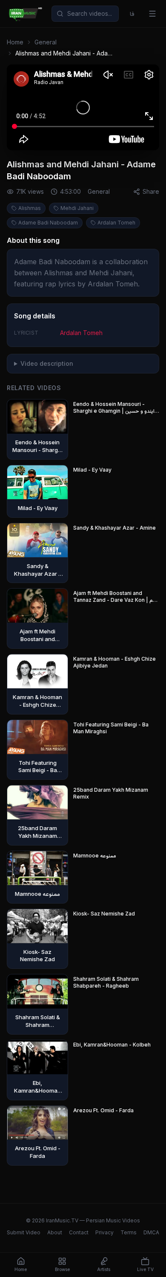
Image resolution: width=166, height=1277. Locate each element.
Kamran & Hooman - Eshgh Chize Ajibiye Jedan (114, 662)
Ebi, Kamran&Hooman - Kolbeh (112, 1044)
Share (151, 191)
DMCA (151, 1232)
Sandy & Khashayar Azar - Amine (114, 528)
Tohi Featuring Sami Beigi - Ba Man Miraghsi (111, 728)
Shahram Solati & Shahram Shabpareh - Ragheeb (106, 982)
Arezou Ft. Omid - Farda (103, 1110)
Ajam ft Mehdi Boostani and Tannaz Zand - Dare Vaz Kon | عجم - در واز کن (116, 597)
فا (132, 13)
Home (15, 42)
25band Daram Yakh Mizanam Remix (110, 793)
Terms (128, 1232)
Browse (62, 1269)
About (54, 1232)
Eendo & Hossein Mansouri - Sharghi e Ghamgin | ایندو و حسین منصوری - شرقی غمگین (114, 407)
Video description (46, 363)
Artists (103, 1269)
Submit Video (23, 1232)
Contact (79, 1232)
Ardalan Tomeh (81, 332)
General (45, 42)
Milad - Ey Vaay (92, 469)
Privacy (104, 1232)
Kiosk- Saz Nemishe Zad (104, 913)
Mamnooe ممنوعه (94, 855)
